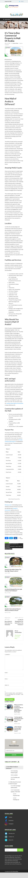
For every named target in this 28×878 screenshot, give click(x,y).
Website (7, 685)
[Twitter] (19, 1)
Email (6, 678)
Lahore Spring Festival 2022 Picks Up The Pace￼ (17, 729)
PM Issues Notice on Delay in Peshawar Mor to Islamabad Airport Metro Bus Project (18, 708)
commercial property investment (14, 403)
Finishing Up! (16, 799)
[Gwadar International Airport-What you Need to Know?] (14, 607)
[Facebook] (21, 1)
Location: (15, 775)
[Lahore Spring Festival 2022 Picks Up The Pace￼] (9, 726)
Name (6, 672)
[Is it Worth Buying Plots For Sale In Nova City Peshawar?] (14, 587)
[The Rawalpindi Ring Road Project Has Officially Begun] (9, 717)
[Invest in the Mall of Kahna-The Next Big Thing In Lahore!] (14, 568)
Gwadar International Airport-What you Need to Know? (13, 609)
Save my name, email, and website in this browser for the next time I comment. (14, 694)
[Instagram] (23, 1)
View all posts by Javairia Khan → (18, 636)
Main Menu (7, 19)
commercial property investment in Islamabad (13, 547)
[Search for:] (14, 850)
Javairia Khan (15, 43)
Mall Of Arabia (8, 548)
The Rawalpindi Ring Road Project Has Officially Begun (18, 719)
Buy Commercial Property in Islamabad (11, 544)
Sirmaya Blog (15, 871)
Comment (8, 654)
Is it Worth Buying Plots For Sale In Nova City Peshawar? (13, 590)
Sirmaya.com (8, 504)
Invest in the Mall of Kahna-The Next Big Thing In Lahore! (13, 570)
